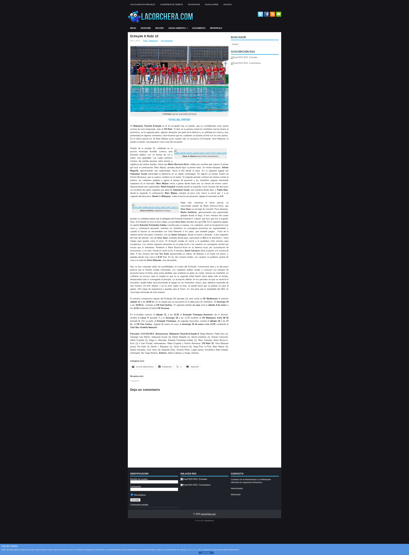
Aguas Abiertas (178, 28)
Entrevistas (194, 4)
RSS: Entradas (250, 57)
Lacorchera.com (208, 514)
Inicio (133, 28)
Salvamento (198, 28)
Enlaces (228, 4)
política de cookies (195, 550)
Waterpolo (216, 28)
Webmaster (236, 494)
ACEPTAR (206, 553)
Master (159, 28)
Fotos (145, 41)
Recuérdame (139, 495)
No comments (167, 41)
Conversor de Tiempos (171, 4)
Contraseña (135, 486)
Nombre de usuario (139, 479)
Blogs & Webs (211, 4)
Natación (146, 28)
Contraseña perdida (139, 505)
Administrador (237, 488)
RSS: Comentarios (252, 63)
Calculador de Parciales (142, 4)
